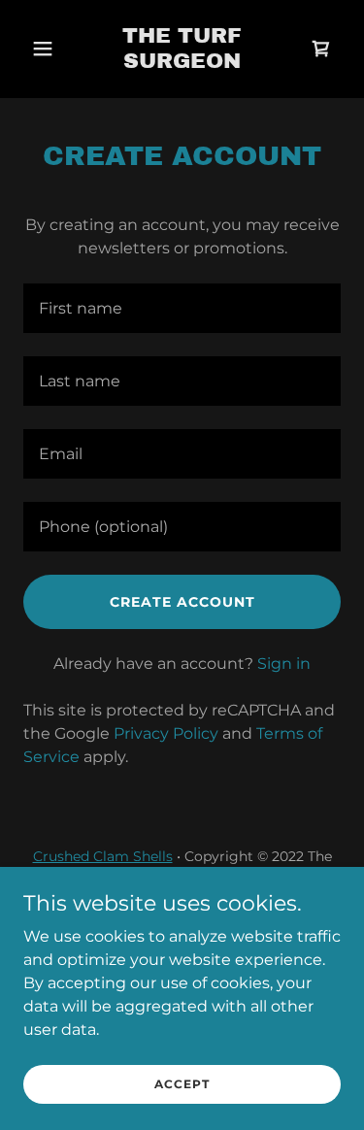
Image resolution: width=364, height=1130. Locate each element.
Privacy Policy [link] (166, 733)
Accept (182, 1084)
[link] (182, 62)
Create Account (182, 602)
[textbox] (182, 308)
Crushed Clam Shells (103, 856)
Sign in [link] (284, 663)
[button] (47, 48)
